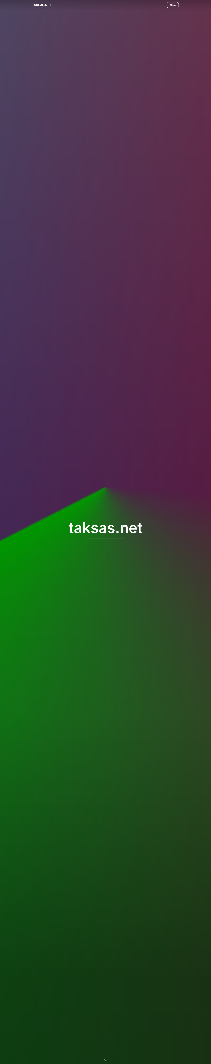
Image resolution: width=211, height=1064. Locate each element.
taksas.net (41, 5)
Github (173, 5)
